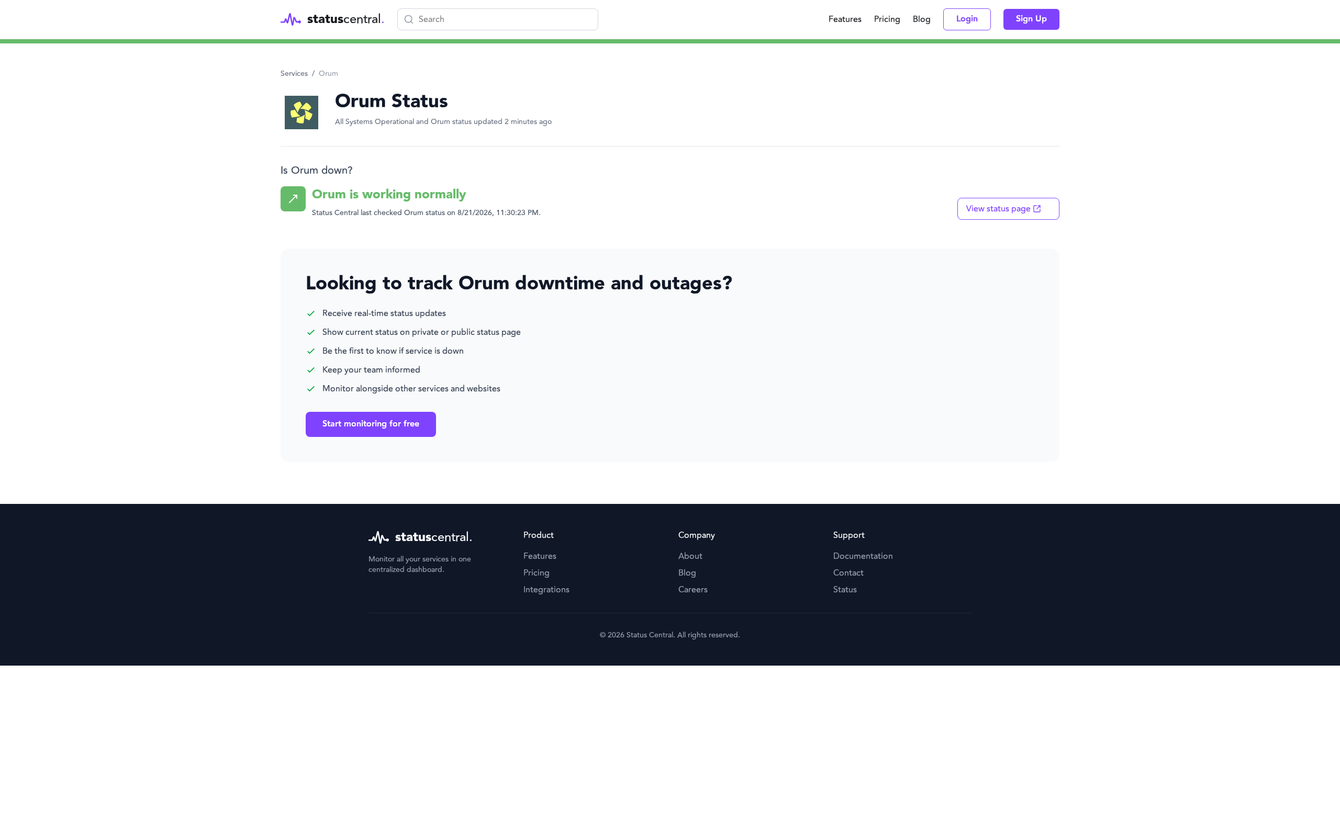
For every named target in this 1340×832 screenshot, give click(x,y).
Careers (693, 589)
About (690, 556)
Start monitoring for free (370, 424)
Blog (922, 19)
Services (294, 74)
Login (967, 19)
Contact (848, 573)
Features (845, 19)
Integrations (546, 589)
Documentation (863, 556)
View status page (998, 209)
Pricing (887, 19)
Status (845, 589)
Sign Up (1031, 19)
